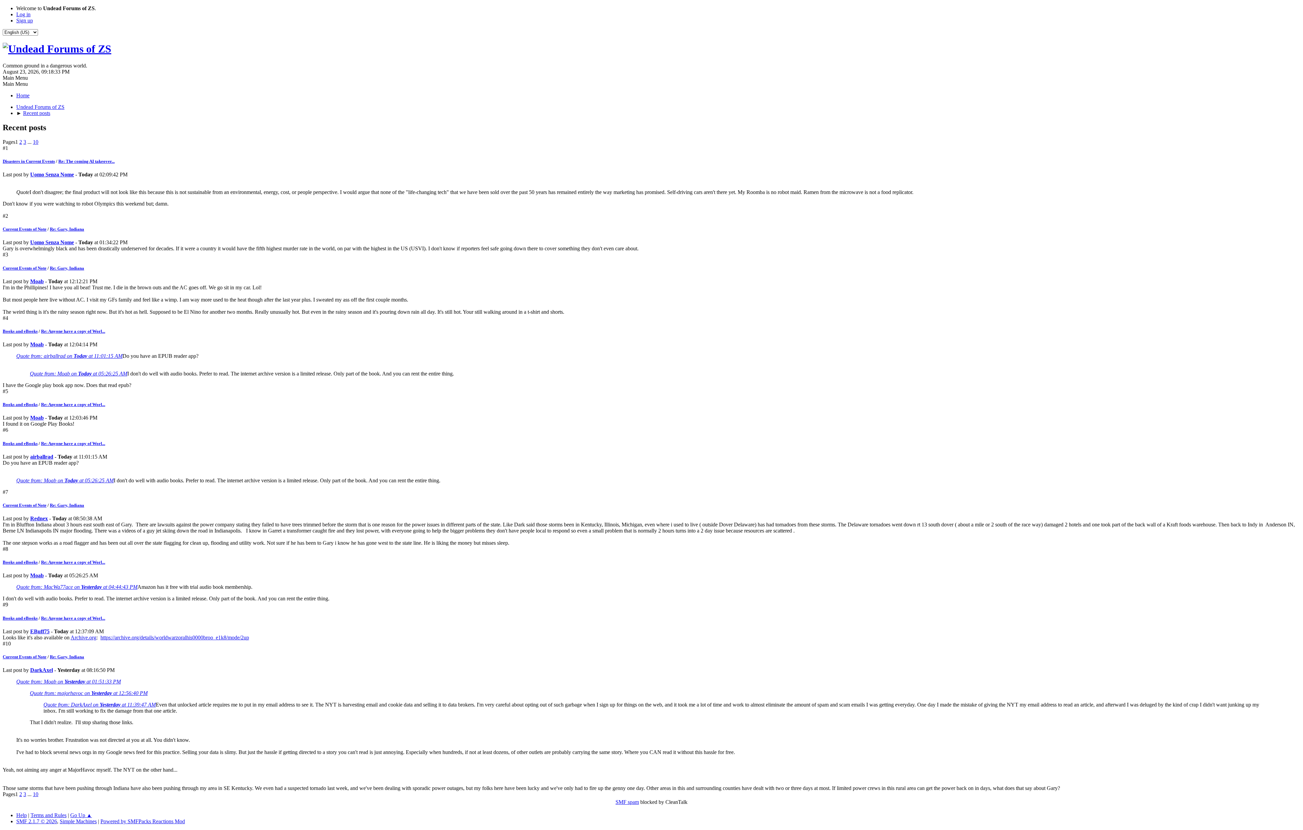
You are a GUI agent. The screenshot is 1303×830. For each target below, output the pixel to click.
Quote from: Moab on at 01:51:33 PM (68, 681)
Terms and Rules (49, 815)
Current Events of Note (24, 229)
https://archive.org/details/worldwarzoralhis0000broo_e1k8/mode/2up (174, 637)
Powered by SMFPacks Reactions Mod (142, 821)
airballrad (41, 457)
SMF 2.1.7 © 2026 (36, 821)
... (30, 142)
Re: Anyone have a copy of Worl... (73, 331)
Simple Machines (78, 821)
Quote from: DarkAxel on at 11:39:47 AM (99, 705)
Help (21, 815)
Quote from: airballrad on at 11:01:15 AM (69, 356)
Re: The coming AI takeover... (86, 161)
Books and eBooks (20, 331)
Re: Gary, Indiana (67, 229)
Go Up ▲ (81, 815)
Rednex (39, 518)
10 (35, 142)
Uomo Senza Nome (52, 174)
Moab (37, 281)
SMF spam (627, 802)
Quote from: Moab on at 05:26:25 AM (78, 374)
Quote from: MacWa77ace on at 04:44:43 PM (76, 587)
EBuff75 (40, 631)
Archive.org (83, 637)
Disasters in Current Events (29, 161)
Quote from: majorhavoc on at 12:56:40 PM (89, 693)
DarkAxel (41, 670)
